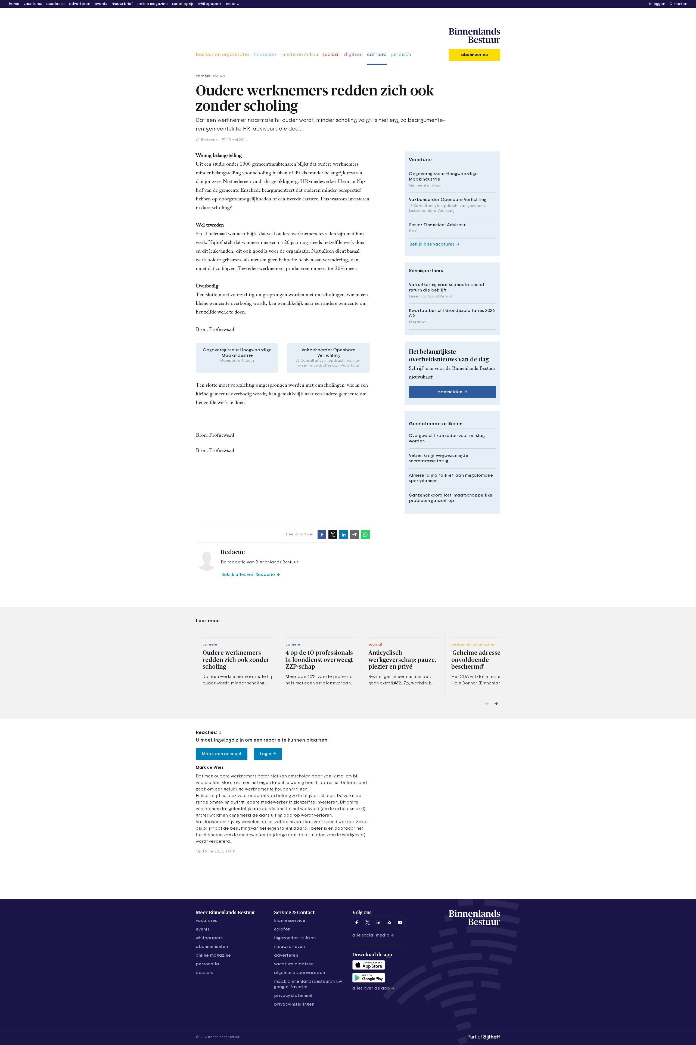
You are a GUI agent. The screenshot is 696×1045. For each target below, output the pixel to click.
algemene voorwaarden (299, 973)
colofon (282, 929)
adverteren (79, 4)
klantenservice (289, 921)
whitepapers (210, 4)
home (14, 4)
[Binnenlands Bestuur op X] (367, 922)
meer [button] (231, 4)
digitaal (353, 54)
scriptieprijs (183, 4)
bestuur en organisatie (222, 54)
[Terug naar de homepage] (474, 36)
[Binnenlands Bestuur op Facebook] (356, 922)
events (101, 4)
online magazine (152, 4)
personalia (207, 964)
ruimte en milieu (299, 54)
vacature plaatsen (293, 964)
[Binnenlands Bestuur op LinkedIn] (378, 922)
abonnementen (212, 947)
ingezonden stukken (295, 938)
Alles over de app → (373, 988)
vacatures (33, 4)
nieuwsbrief (122, 4)
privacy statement (293, 996)
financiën (264, 54)
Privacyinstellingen (294, 1004)
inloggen (657, 4)
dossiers (204, 973)
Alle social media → (373, 935)
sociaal (331, 54)
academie (55, 4)
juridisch (401, 54)
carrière (377, 54)
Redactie (209, 140)
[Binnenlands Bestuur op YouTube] (400, 922)
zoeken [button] (680, 4)
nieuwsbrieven (289, 947)
